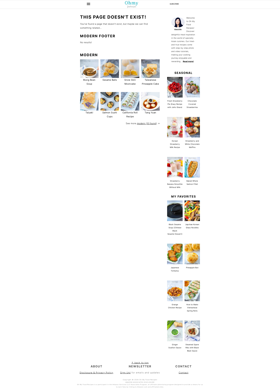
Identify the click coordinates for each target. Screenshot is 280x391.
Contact (183, 372)
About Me (178, 29)
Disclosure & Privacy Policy (96, 372)
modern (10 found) (147, 123)
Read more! (188, 61)
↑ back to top (140, 362)
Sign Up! (125, 372)
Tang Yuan (150, 112)
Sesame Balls (109, 80)
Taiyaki (89, 112)
